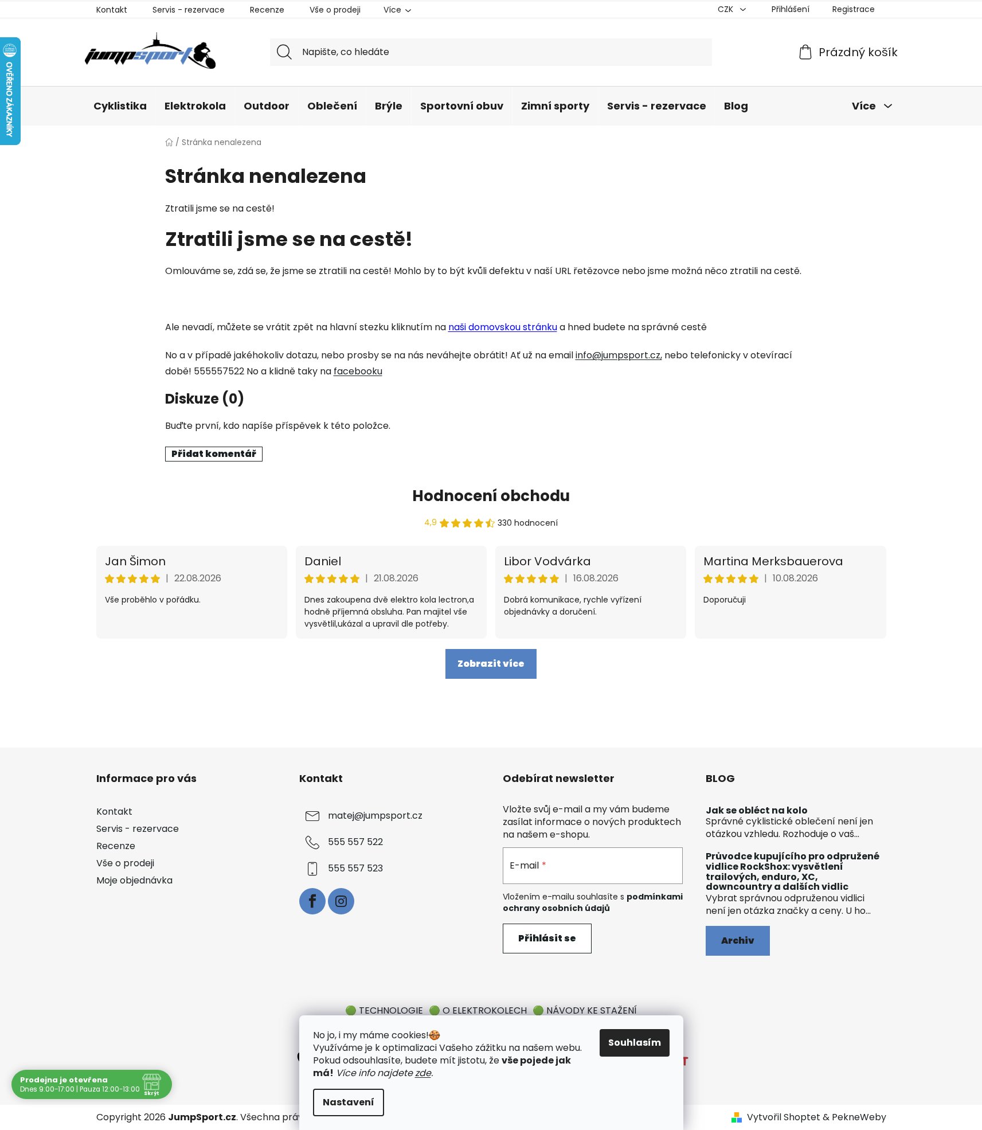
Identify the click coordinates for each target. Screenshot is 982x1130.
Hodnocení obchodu (491, 496)
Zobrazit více (491, 663)
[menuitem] (120, 106)
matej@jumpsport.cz (375, 815)
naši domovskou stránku (502, 327)
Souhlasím (634, 1042)
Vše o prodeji (335, 9)
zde (423, 1073)
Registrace (853, 9)
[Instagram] (341, 901)
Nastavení (348, 1102)
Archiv (737, 940)
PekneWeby (859, 1117)
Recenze (267, 9)
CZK (726, 9)
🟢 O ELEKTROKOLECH (478, 1010)
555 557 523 (355, 868)
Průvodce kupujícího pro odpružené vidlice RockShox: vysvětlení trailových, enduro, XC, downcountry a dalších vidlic (792, 871)
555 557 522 (355, 842)
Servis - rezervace (188, 9)
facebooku (358, 371)
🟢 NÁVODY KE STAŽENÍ (585, 1010)
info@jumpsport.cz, (619, 355)
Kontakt (111, 9)
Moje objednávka (134, 880)
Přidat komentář (213, 453)
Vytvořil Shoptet (783, 1117)
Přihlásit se (547, 938)
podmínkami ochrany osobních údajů (593, 902)
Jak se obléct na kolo (757, 811)
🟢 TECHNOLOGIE (384, 1010)
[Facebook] (312, 901)
